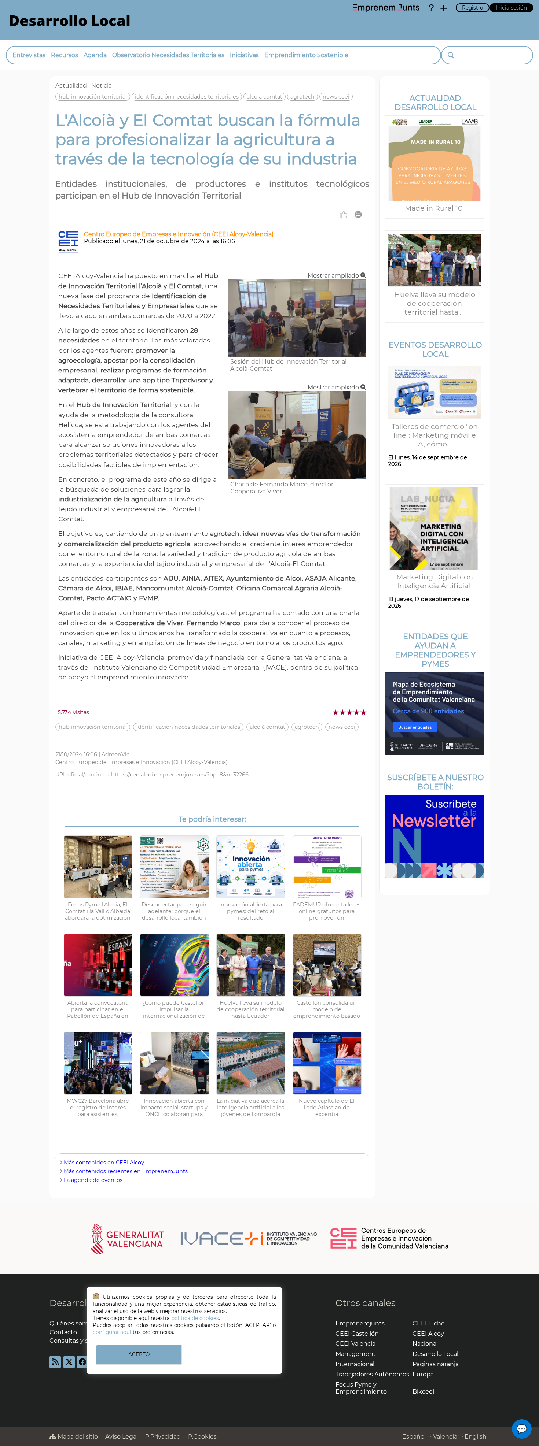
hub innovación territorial (93, 96)
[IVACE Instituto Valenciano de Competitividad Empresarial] (204, 1238)
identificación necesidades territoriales (187, 96)
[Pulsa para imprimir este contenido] (358, 214)
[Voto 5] (363, 712)
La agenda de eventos (93, 1180)
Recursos (64, 55)
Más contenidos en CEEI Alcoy (104, 1162)
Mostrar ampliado (334, 275)
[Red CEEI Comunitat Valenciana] (389, 1247)
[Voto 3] (349, 712)
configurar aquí (112, 1332)
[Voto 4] (356, 712)
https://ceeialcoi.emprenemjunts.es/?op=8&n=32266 (180, 774)
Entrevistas (28, 55)
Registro (472, 8)
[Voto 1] (336, 712)
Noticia (101, 85)
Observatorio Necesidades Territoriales (168, 55)
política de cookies (195, 1318)
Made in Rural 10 (435, 208)
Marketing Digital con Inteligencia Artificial (434, 581)
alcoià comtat (264, 96)
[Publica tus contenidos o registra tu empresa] (443, 8)
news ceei (336, 96)
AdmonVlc (115, 754)
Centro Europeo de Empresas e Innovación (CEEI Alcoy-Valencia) (179, 234)
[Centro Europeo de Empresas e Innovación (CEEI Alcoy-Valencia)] (68, 250)
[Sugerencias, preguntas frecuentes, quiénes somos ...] (431, 8)
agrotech (302, 96)
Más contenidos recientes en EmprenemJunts (126, 1171)
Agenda (95, 55)
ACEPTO (139, 1354)
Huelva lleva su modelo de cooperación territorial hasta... (434, 303)
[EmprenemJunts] (386, 8)
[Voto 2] (343, 712)
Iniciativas (244, 55)
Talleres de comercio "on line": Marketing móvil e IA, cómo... (435, 435)
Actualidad (71, 85)
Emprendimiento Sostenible (306, 55)
